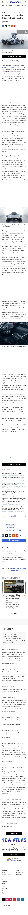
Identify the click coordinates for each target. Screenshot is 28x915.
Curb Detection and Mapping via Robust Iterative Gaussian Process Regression (13, 484)
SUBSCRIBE (4, 870)
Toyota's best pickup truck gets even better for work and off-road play (13, 597)
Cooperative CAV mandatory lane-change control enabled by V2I (13, 478)
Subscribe (14, 854)
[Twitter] (6, 26)
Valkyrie (6, 76)
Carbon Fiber (10, 530)
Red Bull (20, 530)
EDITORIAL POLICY (6, 874)
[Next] (24, 595)
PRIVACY (4, 886)
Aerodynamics (10, 524)
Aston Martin (10, 458)
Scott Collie (5, 547)
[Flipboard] (15, 26)
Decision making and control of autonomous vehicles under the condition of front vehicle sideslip (14, 472)
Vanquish (21, 261)
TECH (3, 6)
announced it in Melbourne (10, 67)
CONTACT (4, 888)
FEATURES (4, 877)
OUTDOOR (17, 6)
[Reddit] (12, 26)
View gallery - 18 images (14, 56)
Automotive (5, 9)
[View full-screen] (26, 32)
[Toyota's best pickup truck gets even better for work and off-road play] (14, 586)
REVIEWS (4, 879)
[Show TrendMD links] (25, 516)
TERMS (3, 884)
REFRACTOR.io (19, 877)
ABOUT (3, 872)
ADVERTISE (4, 881)
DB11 (14, 261)
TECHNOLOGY (19, 872)
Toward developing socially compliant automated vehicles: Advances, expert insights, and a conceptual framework (14, 493)
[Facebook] (3, 26)
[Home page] (14, 2)
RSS (3, 890)
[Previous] (3, 595)
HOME (3, 868)
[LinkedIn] (9, 26)
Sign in (5, 634)
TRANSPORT (19, 874)
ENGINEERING (9, 6)
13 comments (16, 540)
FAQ (3, 893)
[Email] (18, 26)
